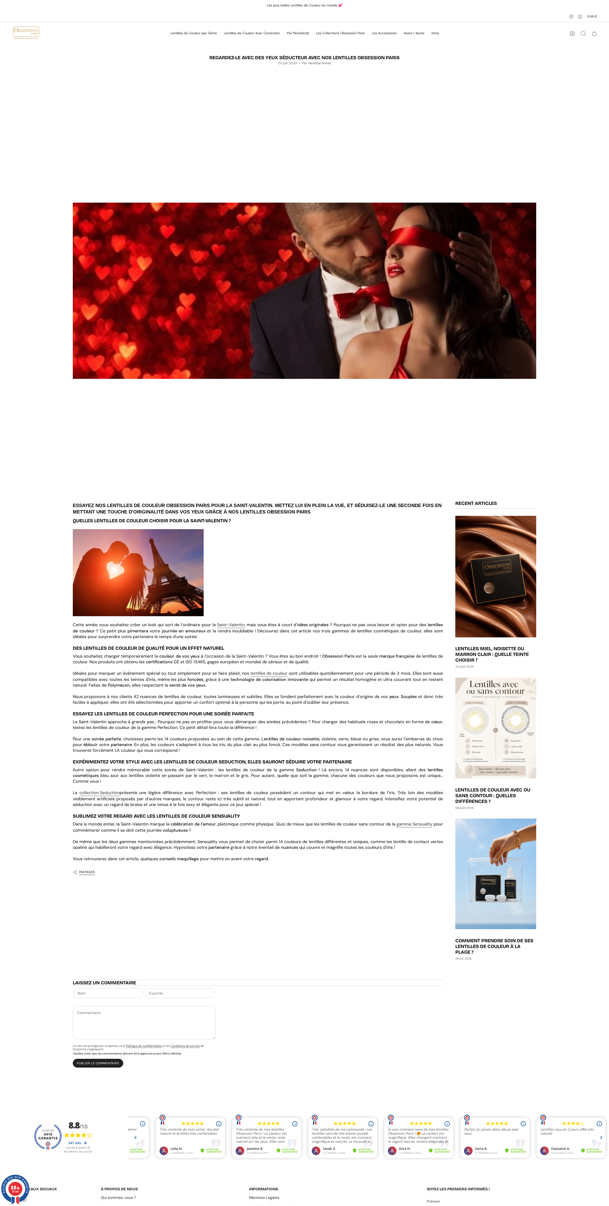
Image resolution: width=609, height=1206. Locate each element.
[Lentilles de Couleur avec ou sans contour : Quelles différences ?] (495, 728)
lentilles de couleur (268, 673)
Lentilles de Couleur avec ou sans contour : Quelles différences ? (492, 795)
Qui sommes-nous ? (118, 1197)
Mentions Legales (264, 1197)
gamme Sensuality (414, 824)
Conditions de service (185, 1046)
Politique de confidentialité (144, 1046)
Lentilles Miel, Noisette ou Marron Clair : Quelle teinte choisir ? (492, 654)
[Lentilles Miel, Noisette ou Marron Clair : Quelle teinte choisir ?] (495, 576)
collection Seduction (99, 793)
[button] (194, 33)
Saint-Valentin (231, 625)
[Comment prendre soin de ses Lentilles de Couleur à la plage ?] (495, 874)
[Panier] (594, 33)
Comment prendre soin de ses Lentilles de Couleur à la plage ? (494, 946)
